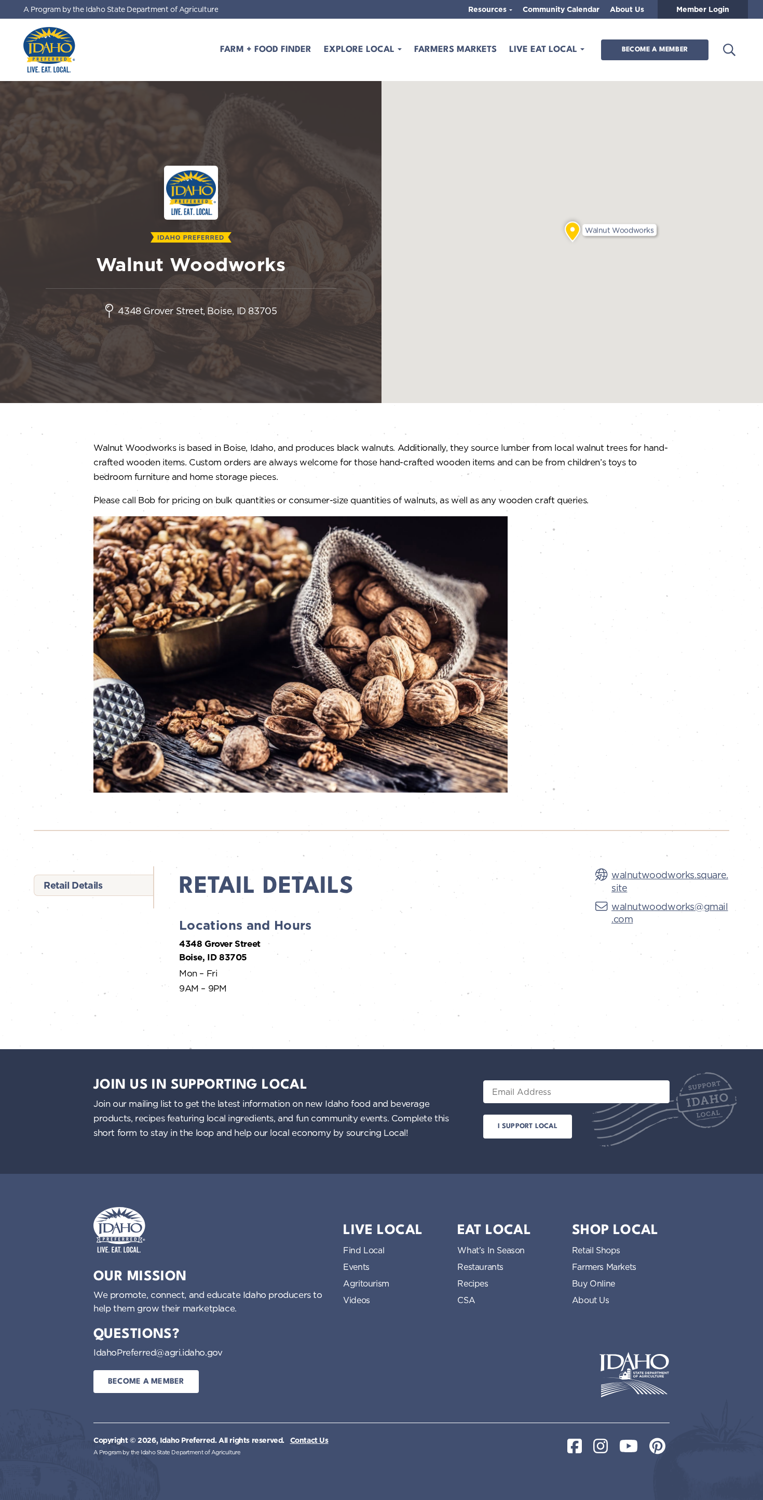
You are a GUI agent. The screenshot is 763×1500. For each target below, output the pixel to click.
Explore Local (360, 49)
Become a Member (655, 49)
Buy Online (593, 1283)
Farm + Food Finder (265, 49)
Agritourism (366, 1283)
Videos (356, 1300)
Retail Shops (596, 1250)
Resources (488, 9)
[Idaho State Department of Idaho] (634, 1375)
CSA (466, 1300)
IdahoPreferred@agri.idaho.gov (157, 1352)
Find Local (363, 1250)
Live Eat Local (544, 49)
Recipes (472, 1283)
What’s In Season (491, 1250)
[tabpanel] (374, 937)
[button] (572, 231)
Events (356, 1267)
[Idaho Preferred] (49, 50)
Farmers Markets (455, 49)
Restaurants (480, 1267)
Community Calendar (561, 9)
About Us (627, 9)
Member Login (702, 9)
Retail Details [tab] (73, 885)
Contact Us (309, 1440)
